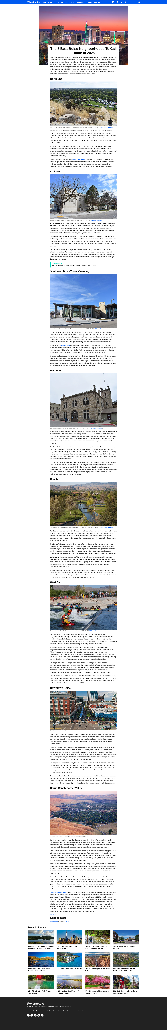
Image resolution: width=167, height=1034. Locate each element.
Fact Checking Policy (61, 1010)
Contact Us (34, 1010)
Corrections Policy (72, 1010)
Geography (70, 2)
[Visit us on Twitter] (35, 1015)
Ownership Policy (83, 1010)
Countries (58, 2)
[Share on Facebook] (54, 918)
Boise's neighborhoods (58, 892)
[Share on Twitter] (58, 918)
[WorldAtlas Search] (139, 2)
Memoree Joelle (54, 921)
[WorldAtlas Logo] (34, 2)
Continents (47, 2)
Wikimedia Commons (107, 127)
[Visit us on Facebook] (31, 1015)
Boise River (65, 345)
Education (81, 2)
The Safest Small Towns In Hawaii (69, 969)
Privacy (40, 1010)
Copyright (45, 1010)
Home (28, 1010)
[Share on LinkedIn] (64, 918)
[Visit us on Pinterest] (38, 1015)
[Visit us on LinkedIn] (42, 1015)
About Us (51, 1010)
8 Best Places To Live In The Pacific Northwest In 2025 (74, 266)
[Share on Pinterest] (61, 918)
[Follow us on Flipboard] (28, 1015)
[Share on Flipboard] (51, 918)
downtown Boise (78, 159)
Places (67, 921)
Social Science (94, 2)
